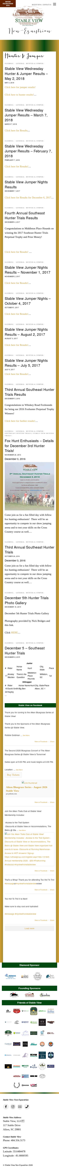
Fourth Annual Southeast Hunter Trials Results (25, 215)
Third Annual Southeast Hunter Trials (29, 549)
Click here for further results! (20, 420)
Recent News (36, 4)
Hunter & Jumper (35, 63)
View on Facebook (41, 741)
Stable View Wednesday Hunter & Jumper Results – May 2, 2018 (26, 73)
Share (52, 741)
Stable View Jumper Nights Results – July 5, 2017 (26, 363)
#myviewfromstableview (26, 883)
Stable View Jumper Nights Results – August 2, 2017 (26, 332)
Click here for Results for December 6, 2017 (28, 197)
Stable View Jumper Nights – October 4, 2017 (28, 301)
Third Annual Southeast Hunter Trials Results (29, 392)
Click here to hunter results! (19, 94)
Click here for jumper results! (20, 87)
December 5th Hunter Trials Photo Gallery (27, 600)
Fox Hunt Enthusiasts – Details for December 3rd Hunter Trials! (29, 445)
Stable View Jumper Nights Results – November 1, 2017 (27, 270)
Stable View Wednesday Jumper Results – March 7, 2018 (26, 114)
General (20, 63)
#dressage (9, 883)
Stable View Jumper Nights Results (26, 184)
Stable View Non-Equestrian (16, 1165)
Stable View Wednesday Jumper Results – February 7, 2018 (28, 150)
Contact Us (47, 4)
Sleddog (9, 63)
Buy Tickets (13, 774)
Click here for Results (16, 130)
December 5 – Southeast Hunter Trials (25, 650)
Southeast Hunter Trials (18, 433)
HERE (14, 632)
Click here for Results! (16, 166)
